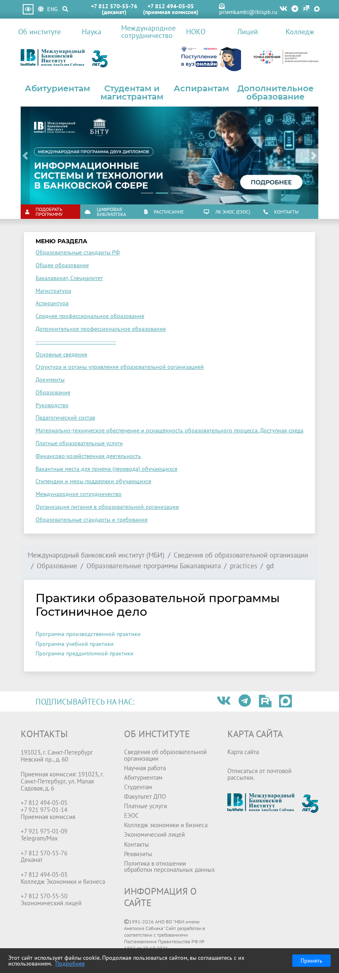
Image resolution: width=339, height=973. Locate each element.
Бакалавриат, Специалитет (69, 278)
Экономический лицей (154, 834)
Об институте (39, 31)
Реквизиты (138, 854)
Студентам (138, 787)
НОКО (195, 31)
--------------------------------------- (76, 341)
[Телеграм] (294, 9)
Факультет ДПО (145, 796)
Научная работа (145, 768)
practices (243, 566)
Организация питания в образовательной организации (107, 506)
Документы (50, 379)
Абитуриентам (57, 88)
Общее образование (62, 265)
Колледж (300, 31)
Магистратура (53, 290)
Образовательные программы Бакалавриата (153, 566)
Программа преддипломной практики (85, 653)
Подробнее (70, 963)
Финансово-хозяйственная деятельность (88, 456)
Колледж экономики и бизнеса (166, 825)
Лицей (247, 31)
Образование (53, 392)
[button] (25, 155)
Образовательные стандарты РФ (78, 252)
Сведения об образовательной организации (241, 555)
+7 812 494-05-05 (171, 6)
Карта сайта (243, 752)
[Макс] (316, 9)
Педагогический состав (65, 417)
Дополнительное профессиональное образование (101, 328)
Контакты (136, 844)
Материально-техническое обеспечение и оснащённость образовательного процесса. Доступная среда (169, 430)
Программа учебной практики (75, 644)
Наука (91, 31)
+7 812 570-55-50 (44, 896)
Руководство (52, 405)
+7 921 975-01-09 (44, 831)
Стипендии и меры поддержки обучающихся (93, 481)
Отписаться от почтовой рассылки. (259, 774)
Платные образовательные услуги (79, 443)
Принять (311, 960)
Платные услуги (145, 806)
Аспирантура (52, 303)
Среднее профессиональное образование (90, 316)
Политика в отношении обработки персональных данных (169, 866)
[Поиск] (65, 9)
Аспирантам (201, 88)
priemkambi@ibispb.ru (248, 12)
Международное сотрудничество (145, 31)
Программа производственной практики (88, 634)
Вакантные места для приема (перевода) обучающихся (106, 468)
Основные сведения (61, 354)
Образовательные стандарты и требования (92, 519)
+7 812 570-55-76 (114, 6)
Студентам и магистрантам (131, 92)
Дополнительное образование (275, 92)
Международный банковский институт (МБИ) (96, 555)
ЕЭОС (131, 815)
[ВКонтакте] (283, 9)
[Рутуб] (305, 9)
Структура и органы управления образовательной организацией (120, 366)
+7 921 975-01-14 (44, 809)
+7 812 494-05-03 (44, 874)
